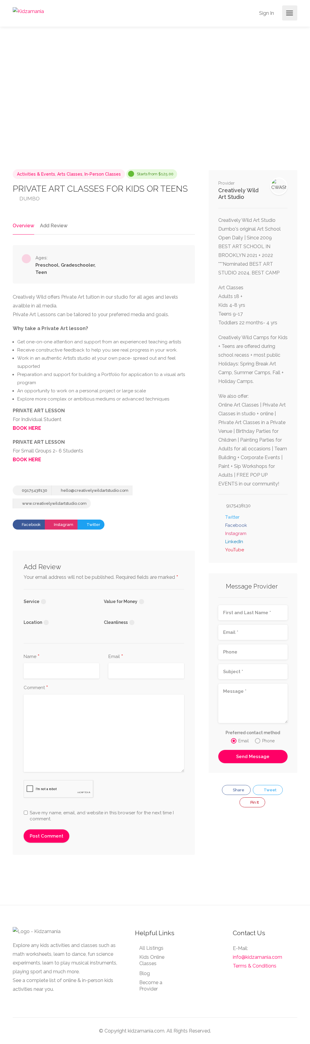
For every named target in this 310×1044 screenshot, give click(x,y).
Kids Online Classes (151, 960)
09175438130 (34, 490)
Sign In (266, 13)
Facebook (31, 524)
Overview (23, 226)
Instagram (63, 524)
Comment (36, 688)
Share (238, 790)
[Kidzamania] (28, 11)
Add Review (54, 226)
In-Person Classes (102, 174)
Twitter (93, 524)
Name (32, 656)
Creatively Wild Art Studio (238, 193)
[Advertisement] (253, 859)
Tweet (269, 790)
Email (115, 656)
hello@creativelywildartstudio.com (94, 490)
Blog (144, 973)
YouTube (234, 550)
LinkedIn (234, 541)
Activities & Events (36, 174)
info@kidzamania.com (257, 957)
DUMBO (29, 199)
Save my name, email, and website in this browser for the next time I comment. (102, 816)
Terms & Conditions (254, 966)
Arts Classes (69, 174)
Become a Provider (150, 986)
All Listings (151, 948)
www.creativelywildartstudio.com (54, 503)
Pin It (254, 802)
